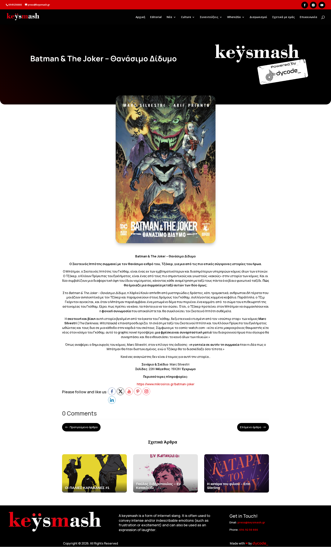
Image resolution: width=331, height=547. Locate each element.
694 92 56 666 (248, 529)
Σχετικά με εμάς (283, 17)
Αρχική (140, 17)
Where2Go (234, 17)
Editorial (156, 17)
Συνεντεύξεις (209, 17)
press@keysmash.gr (251, 522)
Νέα (169, 17)
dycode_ (260, 543)
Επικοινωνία (308, 17)
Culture (186, 17)
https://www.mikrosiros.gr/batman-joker (165, 384)
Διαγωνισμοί (258, 17)
